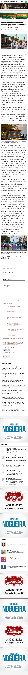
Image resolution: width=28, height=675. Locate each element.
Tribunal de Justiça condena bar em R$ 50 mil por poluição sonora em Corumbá (16, 451)
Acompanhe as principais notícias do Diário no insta (16, 559)
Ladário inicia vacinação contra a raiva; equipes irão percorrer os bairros (14, 409)
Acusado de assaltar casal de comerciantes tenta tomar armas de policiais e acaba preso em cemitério (16, 459)
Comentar (6, 356)
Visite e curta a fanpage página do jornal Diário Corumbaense (16, 567)
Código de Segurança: (10, 347)
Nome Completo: (8, 272)
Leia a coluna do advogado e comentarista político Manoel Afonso (15, 552)
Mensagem (6, 286)
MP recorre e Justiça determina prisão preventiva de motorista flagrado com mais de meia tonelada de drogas (14, 482)
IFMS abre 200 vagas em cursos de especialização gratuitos (15, 466)
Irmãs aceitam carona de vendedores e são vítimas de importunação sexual (14, 473)
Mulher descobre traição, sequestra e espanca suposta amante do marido (13, 386)
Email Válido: (7, 279)
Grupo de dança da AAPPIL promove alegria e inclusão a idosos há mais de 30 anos (14, 375)
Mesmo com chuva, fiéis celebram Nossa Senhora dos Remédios (12, 380)
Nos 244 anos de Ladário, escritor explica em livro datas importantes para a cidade (12, 392)
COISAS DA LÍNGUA (11, 543)
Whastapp (26, 1)
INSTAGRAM (10, 557)
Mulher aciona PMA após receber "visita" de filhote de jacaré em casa (13, 398)
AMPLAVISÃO (10, 550)
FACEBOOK (9, 565)
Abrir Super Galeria (7, 261)
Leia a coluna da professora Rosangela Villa (16, 544)
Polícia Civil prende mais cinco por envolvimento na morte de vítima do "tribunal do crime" (13, 404)
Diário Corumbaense (14, 1)
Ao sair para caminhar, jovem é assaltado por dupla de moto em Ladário (12, 368)
